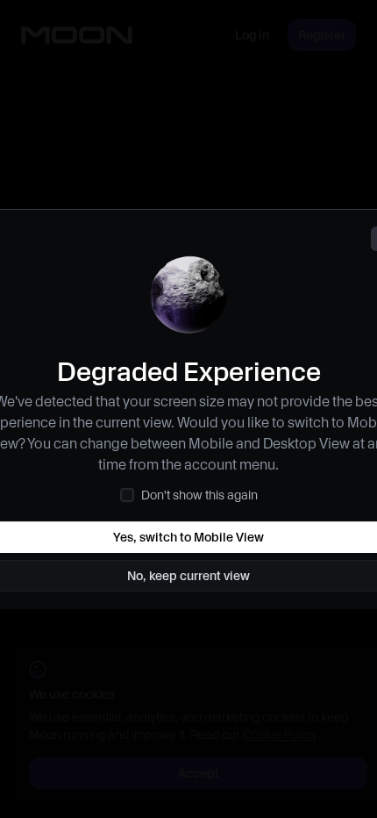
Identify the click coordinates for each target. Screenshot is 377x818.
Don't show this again (199, 495)
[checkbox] (127, 495)
